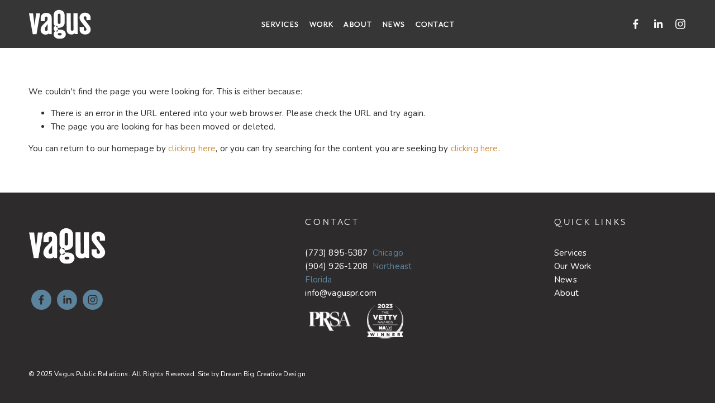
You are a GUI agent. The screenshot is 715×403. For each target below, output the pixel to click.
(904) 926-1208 (336, 266)
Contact (435, 24)
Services (280, 24)
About (358, 24)
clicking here (192, 148)
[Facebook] (636, 24)
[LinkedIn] (658, 24)
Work (321, 24)
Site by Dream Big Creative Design (252, 374)
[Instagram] (680, 24)
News (394, 24)
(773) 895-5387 (336, 252)
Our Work (572, 266)
